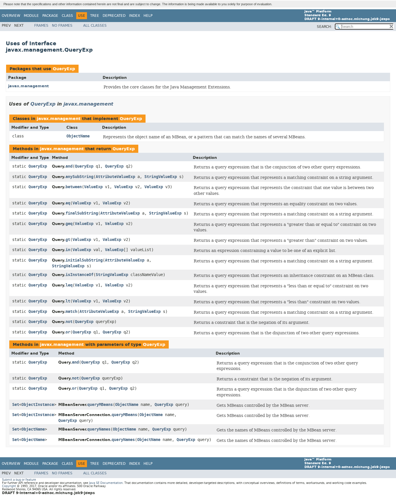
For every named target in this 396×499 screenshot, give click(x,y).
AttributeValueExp (115, 176)
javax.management (28, 86)
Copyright (9, 486)
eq (68, 203)
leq (69, 285)
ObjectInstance (37, 404)
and (69, 166)
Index (134, 16)
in (68, 249)
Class (67, 16)
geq (69, 223)
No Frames (62, 25)
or (68, 332)
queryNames (98, 429)
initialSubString (84, 260)
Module (31, 16)
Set (15, 404)
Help (147, 16)
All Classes (95, 25)
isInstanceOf (79, 274)
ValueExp (93, 186)
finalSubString (82, 213)
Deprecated (114, 16)
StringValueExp (160, 176)
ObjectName (78, 136)
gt (68, 239)
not (69, 321)
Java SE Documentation (106, 483)
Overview (11, 16)
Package (50, 16)
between (74, 186)
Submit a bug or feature (19, 479)
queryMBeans (100, 404)
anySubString (79, 176)
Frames (41, 25)
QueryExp (64, 68)
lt (68, 301)
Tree (94, 16)
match (71, 311)
